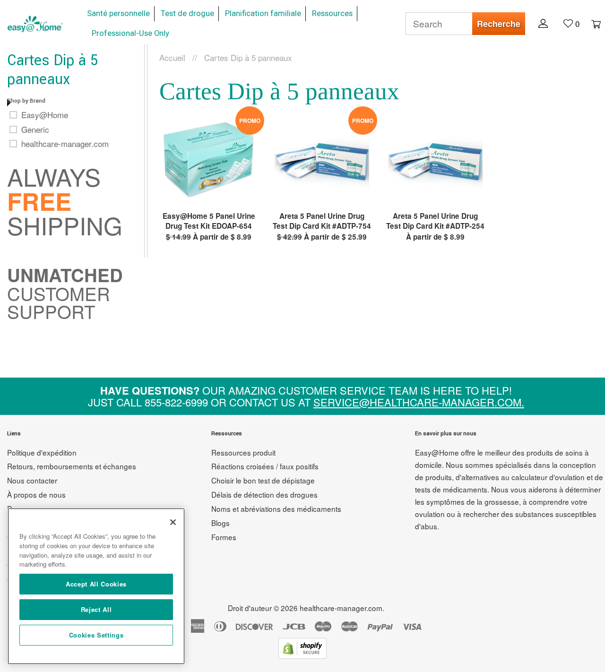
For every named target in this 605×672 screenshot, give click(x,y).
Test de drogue (187, 13)
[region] (96, 586)
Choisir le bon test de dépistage (263, 480)
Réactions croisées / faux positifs (265, 466)
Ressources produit (243, 452)
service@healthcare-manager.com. (418, 402)
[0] (591, 23)
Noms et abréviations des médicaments (276, 508)
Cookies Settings (96, 634)
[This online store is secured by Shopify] (302, 655)
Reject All (96, 609)
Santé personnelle (118, 13)
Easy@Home (44, 115)
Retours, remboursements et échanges (71, 466)
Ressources (332, 13)
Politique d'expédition (42, 452)
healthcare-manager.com (65, 143)
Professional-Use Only (130, 33)
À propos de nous (36, 494)
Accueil (172, 57)
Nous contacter (32, 480)
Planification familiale (263, 13)
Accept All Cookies (96, 583)
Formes (223, 537)
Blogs (220, 522)
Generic (35, 129)
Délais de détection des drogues (264, 494)
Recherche (498, 23)
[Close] (173, 522)
